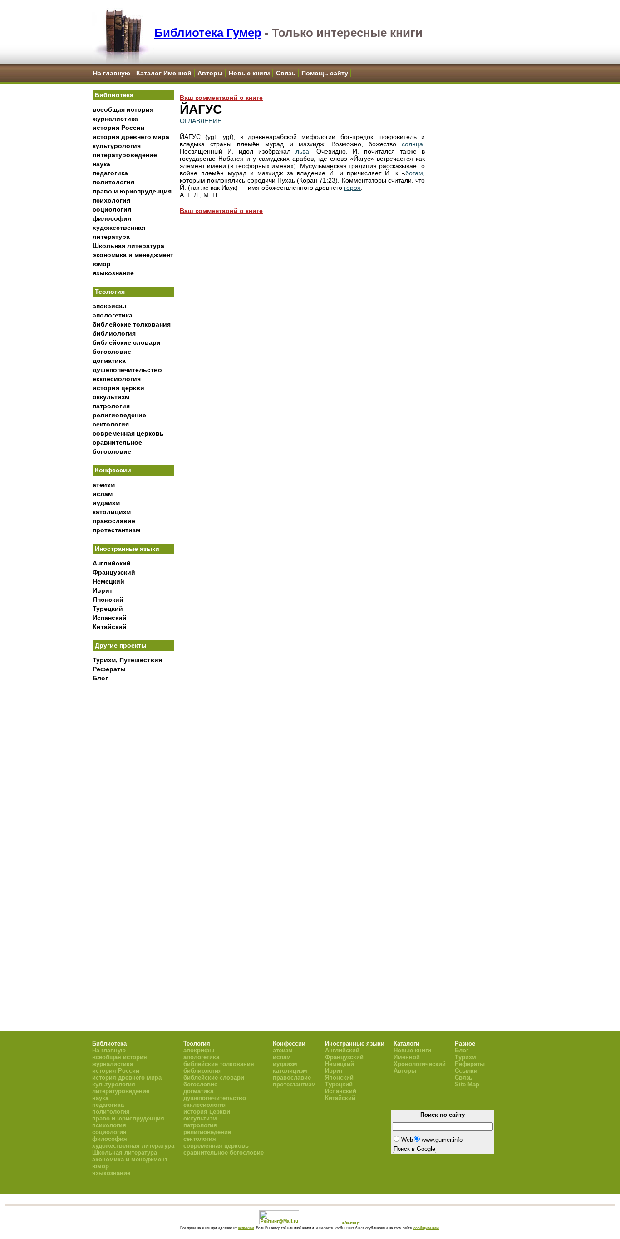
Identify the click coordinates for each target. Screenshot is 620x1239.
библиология (114, 333)
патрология (111, 406)
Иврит (103, 590)
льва (302, 151)
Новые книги (249, 73)
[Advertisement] (133, 836)
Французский (114, 572)
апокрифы (109, 306)
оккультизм (111, 397)
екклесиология (117, 378)
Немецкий (108, 581)
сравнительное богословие (223, 1152)
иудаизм (106, 502)
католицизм (112, 511)
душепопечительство (127, 369)
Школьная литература (128, 245)
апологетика (113, 315)
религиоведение (119, 415)
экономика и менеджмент (133, 254)
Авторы (210, 73)
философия (112, 218)
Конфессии (113, 470)
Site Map (467, 1084)
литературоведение (125, 155)
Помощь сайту (324, 73)
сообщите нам (426, 1227)
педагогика (110, 173)
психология (111, 200)
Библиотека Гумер (207, 33)
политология (113, 182)
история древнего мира (131, 136)
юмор (102, 264)
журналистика (115, 118)
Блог (100, 678)
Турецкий (108, 608)
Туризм (465, 1057)
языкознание (113, 273)
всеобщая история (123, 109)
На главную (111, 73)
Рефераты (109, 669)
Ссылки (466, 1070)
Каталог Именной (164, 73)
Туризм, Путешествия (127, 660)
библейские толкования (132, 324)
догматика (109, 360)
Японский (108, 599)
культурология (117, 145)
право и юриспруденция (132, 191)
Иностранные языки (127, 548)
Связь (285, 73)
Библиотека (114, 95)
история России (119, 127)
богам (414, 173)
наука (101, 164)
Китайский (110, 626)
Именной (407, 1057)
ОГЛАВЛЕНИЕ (200, 120)
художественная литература (133, 1145)
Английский (112, 563)
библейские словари (127, 342)
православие (114, 521)
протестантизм (116, 530)
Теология (110, 291)
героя (352, 187)
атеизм (104, 484)
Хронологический (420, 1064)
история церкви (118, 388)
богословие (112, 351)
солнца (412, 144)
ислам (103, 493)
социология (112, 209)
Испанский (110, 617)
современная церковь (128, 433)
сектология (111, 424)
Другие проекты (121, 645)
